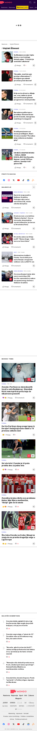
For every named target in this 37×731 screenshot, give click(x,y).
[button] (25, 65)
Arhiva (12, 719)
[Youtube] (18, 180)
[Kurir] (5, 702)
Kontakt (26, 713)
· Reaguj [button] (9, 398)
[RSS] (33, 180)
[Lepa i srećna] (5, 706)
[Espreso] (12, 702)
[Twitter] (13, 180)
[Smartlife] (13, 706)
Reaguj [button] (19, 65)
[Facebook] (4, 180)
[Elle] (20, 702)
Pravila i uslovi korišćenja (11, 716)
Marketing (12, 713)
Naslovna (4, 44)
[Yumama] (31, 706)
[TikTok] (23, 180)
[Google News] (28, 180)
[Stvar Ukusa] (18, 709)
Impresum (19, 713)
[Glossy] (31, 702)
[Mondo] (6, 2)
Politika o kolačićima (27, 716)
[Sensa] (21, 706)
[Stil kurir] (25, 702)
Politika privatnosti (21, 719)
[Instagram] (8, 180)
